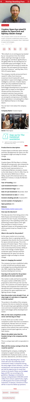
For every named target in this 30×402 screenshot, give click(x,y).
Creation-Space (14, 392)
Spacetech (5, 392)
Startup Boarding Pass (9, 398)
